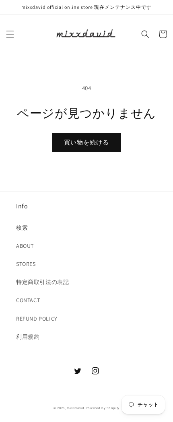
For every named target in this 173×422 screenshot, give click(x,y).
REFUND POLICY (37, 318)
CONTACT (28, 300)
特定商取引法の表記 (42, 282)
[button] (10, 34)
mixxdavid (75, 408)
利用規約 (27, 336)
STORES (26, 264)
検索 (22, 227)
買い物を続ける (86, 142)
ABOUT (25, 245)
